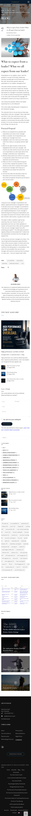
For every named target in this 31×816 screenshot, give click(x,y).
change (20, 526)
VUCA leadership (7, 570)
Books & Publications (9, 452)
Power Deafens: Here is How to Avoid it (15, 379)
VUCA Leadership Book (17, 807)
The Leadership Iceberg (12, 372)
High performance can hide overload (12, 352)
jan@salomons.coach (9, 716)
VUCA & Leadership (15, 35)
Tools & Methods (7, 472)
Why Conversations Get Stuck (13, 365)
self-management (22, 555)
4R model (5, 523)
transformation (9, 567)
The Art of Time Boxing (17, 801)
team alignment (9, 561)
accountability (10, 260)
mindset (22, 546)
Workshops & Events (8, 482)
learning (14, 546)
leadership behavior (14, 263)
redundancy (19, 549)
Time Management (20, 564)
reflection (5, 552)
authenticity (24, 523)
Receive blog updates (15, 754)
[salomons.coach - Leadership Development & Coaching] (16, 2)
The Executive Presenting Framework (16, 790)
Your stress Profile (16, 781)
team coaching (20, 561)
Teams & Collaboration (9, 470)
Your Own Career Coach (16, 775)
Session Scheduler (23, 810)
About (2, 730)
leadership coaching (15, 544)
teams (4, 564)
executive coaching (10, 538)
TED (10, 564)
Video (4, 475)
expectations (20, 260)
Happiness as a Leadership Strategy (13, 669)
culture (7, 532)
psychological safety (8, 549)
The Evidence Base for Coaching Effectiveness (17, 798)
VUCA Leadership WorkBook (17, 804)
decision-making (17, 532)
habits (7, 541)
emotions (14, 535)
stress (15, 558)
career (12, 526)
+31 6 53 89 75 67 (8, 713)
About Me (13, 770)
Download (6, 457)
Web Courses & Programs (10, 480)
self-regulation (6, 558)
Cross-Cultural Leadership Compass (16, 778)
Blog (8, 10)
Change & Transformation (10, 455)
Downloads (16, 772)
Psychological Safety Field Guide (16, 784)
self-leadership (10, 555)
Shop (23, 770)
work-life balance (19, 570)
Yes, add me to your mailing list (12, 419)
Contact (14, 812)
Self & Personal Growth (10, 467)
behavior (5, 526)
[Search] (28, 437)
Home (2, 10)
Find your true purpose (10, 688)
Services (6, 810)
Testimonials (13, 810)
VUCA (24, 567)
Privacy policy (19, 730)
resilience (14, 552)
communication (9, 529)
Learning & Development (10, 462)
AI (3, 447)
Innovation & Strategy (9, 460)
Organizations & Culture (10, 465)
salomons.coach (12, 33)
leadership (4, 263)
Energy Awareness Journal (17, 787)
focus (20, 538)
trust (22, 263)
